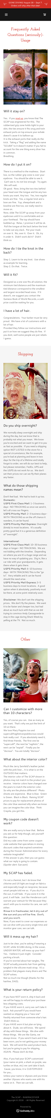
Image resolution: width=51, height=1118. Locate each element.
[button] (6, 14)
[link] (25, 1110)
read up (19, 118)
